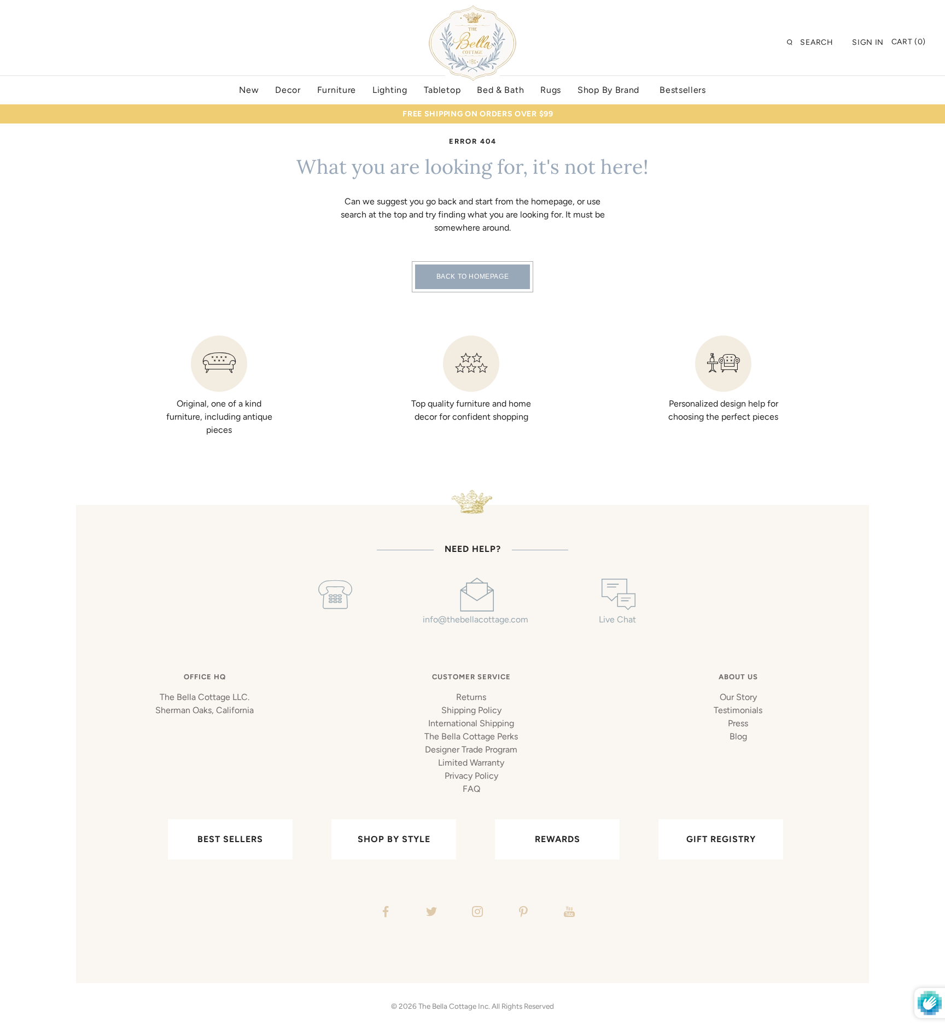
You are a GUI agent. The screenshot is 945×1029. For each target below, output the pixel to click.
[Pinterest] (522, 913)
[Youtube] (568, 913)
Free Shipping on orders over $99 (477, 114)
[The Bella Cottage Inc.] (472, 12)
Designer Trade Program (471, 749)
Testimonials (738, 710)
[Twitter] (430, 913)
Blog (738, 736)
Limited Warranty (471, 762)
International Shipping (471, 723)
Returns (471, 697)
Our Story (738, 697)
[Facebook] (384, 913)
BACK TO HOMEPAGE (472, 276)
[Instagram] (476, 913)
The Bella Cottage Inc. (454, 1006)
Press (738, 723)
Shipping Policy (471, 710)
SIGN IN (868, 42)
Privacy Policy (471, 776)
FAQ (471, 789)
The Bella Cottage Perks (471, 736)
